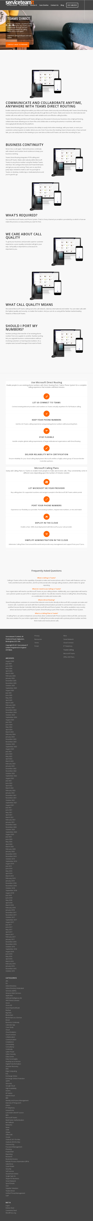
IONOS (8, 1105)
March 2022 (9, 788)
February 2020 (10, 849)
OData (8, 1132)
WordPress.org (11, 1213)
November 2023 (11, 742)
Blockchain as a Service (14, 1018)
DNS (7, 1069)
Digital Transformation (13, 1064)
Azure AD (9, 1005)
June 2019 (9, 868)
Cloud (8, 1030)
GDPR (8, 1081)
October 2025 (10, 685)
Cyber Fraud (10, 1052)
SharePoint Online (12, 1174)
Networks (9, 1125)
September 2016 (11, 949)
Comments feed (11, 1210)
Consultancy (10, 1047)
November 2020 (11, 827)
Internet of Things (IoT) (13, 1103)
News (8, 1127)
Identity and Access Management (17, 1100)
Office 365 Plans (68, 657)
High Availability (11, 1088)
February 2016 (10, 964)
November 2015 (11, 969)
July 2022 (9, 781)
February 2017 (10, 937)
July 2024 (9, 722)
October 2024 (10, 715)
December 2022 (11, 768)
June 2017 (9, 927)
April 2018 (9, 903)
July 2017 (9, 925)
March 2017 (9, 934)
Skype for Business (12, 1178)
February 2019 (10, 878)
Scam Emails (10, 1166)
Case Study (9, 1027)
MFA (7, 1115)
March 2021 (9, 817)
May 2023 (9, 756)
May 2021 (9, 812)
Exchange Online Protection (15, 1078)
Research (9, 1156)
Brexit (8, 1020)
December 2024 (11, 710)
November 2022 (11, 771)
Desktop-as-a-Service (13, 1061)
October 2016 (10, 947)
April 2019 (9, 873)
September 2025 (11, 688)
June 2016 (9, 954)
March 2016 (9, 961)
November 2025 (11, 683)
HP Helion (9, 1093)
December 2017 (11, 912)
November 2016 (11, 944)
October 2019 (10, 859)
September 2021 (11, 803)
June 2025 (9, 695)
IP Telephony (10, 1108)
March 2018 (9, 905)
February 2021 (10, 820)
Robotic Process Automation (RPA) (17, 1161)
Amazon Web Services (13, 993)
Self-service (10, 1171)
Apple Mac (9, 995)
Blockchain (9, 1015)
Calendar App (10, 1025)
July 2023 (9, 751)
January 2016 (10, 966)
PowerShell (9, 1152)
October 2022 (10, 773)
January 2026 (10, 678)
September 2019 (11, 861)
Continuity (9, 1049)
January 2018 (10, 910)
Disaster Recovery (12, 1066)
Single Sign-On (11, 1176)
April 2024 (9, 729)
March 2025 (9, 703)
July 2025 (9, 693)
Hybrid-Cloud (10, 1096)
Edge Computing (11, 1071)
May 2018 (9, 900)
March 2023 (9, 761)
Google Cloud (10, 1086)
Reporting (9, 1154)
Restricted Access (12, 1159)
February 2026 (10, 676)
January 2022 (10, 793)
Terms (36, 643)
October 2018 (10, 888)
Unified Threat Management (15, 1193)
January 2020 (10, 851)
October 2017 (10, 917)
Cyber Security (11, 1054)
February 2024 (10, 734)
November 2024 (11, 712)
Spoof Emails (10, 1183)
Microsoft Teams (11, 1117)
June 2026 (9, 666)
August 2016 (10, 951)
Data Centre (10, 1057)
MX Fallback (10, 1122)
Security (8, 1169)
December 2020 (11, 825)
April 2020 (9, 844)
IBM (7, 1098)
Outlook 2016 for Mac (13, 1142)
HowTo (8, 1091)
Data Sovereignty (12, 1059)
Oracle (8, 1137)
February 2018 (10, 908)
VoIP (7, 1196)
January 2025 (10, 707)
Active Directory (11, 986)
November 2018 (11, 886)
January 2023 (10, 766)
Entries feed (10, 1208)
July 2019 (9, 866)
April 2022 (9, 786)
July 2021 (9, 807)
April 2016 (9, 959)
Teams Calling (68, 650)
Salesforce (9, 1164)
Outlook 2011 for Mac (13, 1139)
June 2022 (9, 783)
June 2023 (9, 754)
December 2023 (11, 739)
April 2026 (9, 671)
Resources (38, 639)
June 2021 (9, 810)
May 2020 (9, 842)
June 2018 (9, 898)
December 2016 (11, 942)
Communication (11, 1039)
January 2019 (10, 881)
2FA (7, 981)
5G (7, 983)
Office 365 (9, 1135)
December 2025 (11, 681)
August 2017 (10, 922)
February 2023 (10, 764)
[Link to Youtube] (13, 25)
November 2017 (11, 915)
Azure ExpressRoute (13, 1008)
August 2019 (10, 864)
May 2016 (9, 956)
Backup (8, 1010)
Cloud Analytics (11, 1032)
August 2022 (10, 778)
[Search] (7, 15)
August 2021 (10, 805)
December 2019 (11, 854)
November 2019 (11, 856)
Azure (8, 1003)
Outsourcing (10, 1144)
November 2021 (11, 798)
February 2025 (10, 705)
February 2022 (10, 790)
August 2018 (10, 893)
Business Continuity (12, 1022)
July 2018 (9, 895)
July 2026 (9, 664)
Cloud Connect (11, 1035)
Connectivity (10, 1044)
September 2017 (11, 920)
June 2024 (9, 725)
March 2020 (9, 847)
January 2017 (10, 939)
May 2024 (9, 727)
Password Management (14, 1147)
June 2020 (9, 839)
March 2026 (9, 673)
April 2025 (9, 700)
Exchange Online (11, 1076)
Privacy (36, 636)
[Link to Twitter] (6, 25)
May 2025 (9, 698)
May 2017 (9, 930)
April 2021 (9, 815)
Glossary (9, 1083)
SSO (7, 1186)
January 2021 (10, 822)
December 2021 (11, 795)
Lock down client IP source (15, 1113)
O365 (7, 1130)
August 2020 (10, 834)
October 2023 (10, 744)
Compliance (10, 1042)
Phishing (9, 1149)
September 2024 (11, 717)
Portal (36, 646)
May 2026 (9, 668)
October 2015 (10, 971)
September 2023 (11, 747)
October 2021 (10, 800)
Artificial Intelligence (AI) (14, 998)
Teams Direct (10, 1191)
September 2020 (11, 832)
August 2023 (10, 749)
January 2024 (10, 737)
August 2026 (10, 661)
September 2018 (11, 890)
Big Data (8, 1013)
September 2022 (11, 776)
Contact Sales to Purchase (17, 44)
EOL (7, 1074)
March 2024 (9, 732)
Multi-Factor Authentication (15, 1120)
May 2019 (9, 871)
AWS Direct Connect (12, 1000)
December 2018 (11, 883)
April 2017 (9, 932)
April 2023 (9, 759)
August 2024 (10, 720)
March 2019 (9, 876)
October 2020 (10, 829)
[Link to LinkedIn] (9, 25)
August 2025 (10, 690)
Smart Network (11, 1181)
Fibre (65, 636)
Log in (8, 1206)
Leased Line (10, 1110)
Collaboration (10, 1037)
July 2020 (9, 837)
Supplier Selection (12, 1188)
